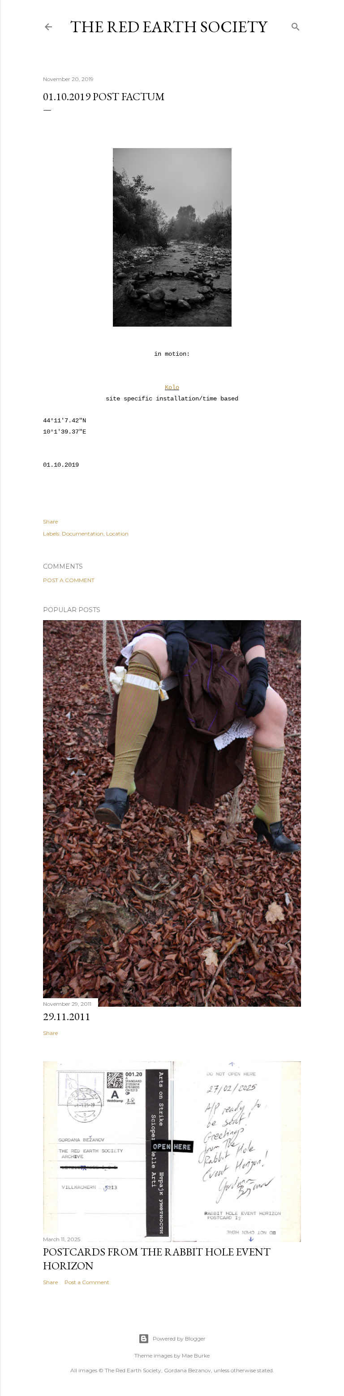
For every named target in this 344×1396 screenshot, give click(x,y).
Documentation (82, 533)
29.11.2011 (66, 1016)
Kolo (172, 387)
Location (117, 533)
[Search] (295, 25)
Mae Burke (196, 1355)
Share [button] (50, 521)
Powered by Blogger (179, 1338)
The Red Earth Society (168, 26)
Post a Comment (69, 580)
